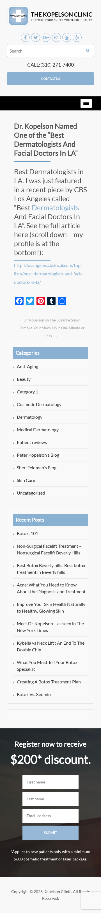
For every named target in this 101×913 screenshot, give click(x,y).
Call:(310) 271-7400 (50, 65)
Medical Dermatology (38, 429)
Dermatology (29, 417)
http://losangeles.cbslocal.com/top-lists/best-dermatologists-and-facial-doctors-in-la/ (49, 273)
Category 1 (27, 391)
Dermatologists (55, 207)
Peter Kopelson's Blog (38, 454)
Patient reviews (32, 442)
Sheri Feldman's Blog (36, 467)
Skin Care (26, 480)
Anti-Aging (27, 366)
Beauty (24, 379)
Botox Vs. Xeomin (34, 694)
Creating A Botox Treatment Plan (49, 681)
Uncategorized (31, 492)
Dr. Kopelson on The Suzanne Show (52, 320)
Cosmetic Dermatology (39, 404)
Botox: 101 (27, 533)
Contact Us (50, 78)
